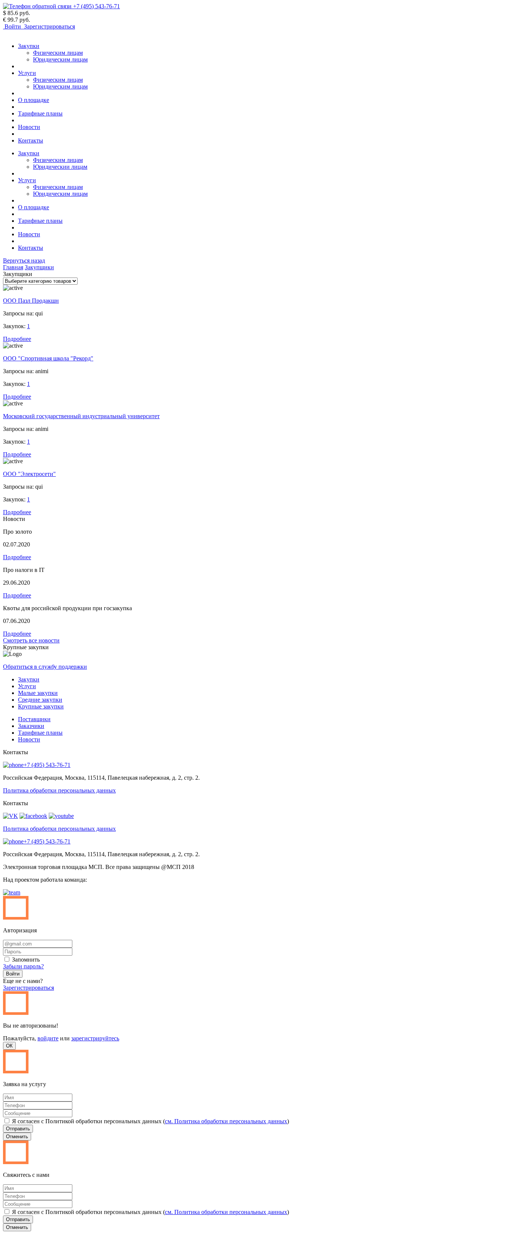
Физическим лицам (58, 53)
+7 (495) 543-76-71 (47, 765)
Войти (12, 974)
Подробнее (17, 339)
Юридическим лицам (60, 59)
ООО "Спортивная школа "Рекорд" (48, 358)
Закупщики (39, 267)
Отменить (17, 1136)
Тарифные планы (40, 113)
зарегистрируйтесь (95, 1038)
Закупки (28, 46)
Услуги (27, 73)
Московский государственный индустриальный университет (81, 416)
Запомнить (25, 959)
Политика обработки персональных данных (59, 790)
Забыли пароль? (23, 966)
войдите (47, 1038)
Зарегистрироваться (28, 987)
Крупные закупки (41, 706)
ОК (9, 1046)
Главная (13, 267)
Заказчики (31, 726)
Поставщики (34, 719)
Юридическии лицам (60, 167)
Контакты (30, 140)
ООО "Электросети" (29, 474)
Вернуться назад (24, 260)
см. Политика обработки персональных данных (226, 1121)
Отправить (18, 1128)
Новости (29, 127)
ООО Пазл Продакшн (31, 300)
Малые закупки (38, 693)
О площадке (33, 100)
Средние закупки (40, 699)
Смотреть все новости (31, 640)
